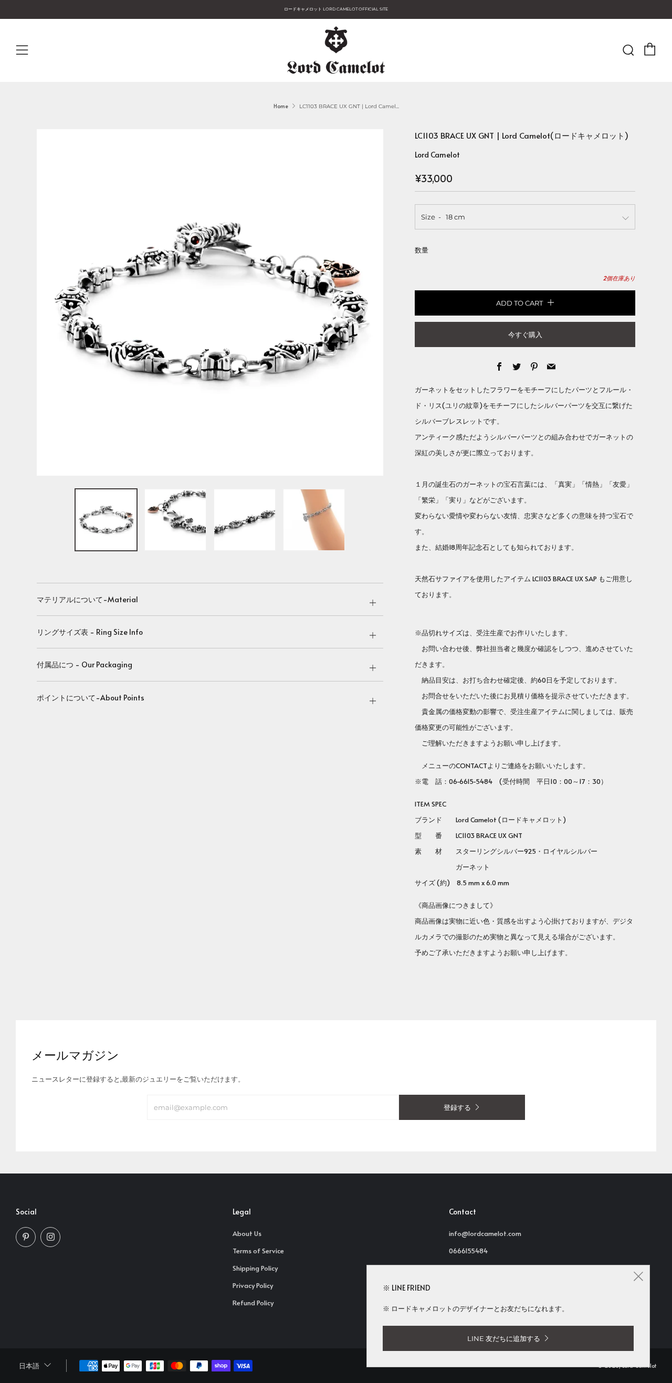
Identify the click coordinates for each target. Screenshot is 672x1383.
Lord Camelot (437, 155)
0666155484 (468, 1250)
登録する (457, 1107)
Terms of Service (258, 1250)
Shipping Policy (255, 1268)
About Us (247, 1233)
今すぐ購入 (525, 334)
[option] (210, 302)
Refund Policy (253, 1302)
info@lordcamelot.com (485, 1233)
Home (281, 106)
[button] (106, 519)
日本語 (29, 1366)
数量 (421, 250)
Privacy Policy (253, 1285)
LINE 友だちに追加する (503, 1338)
